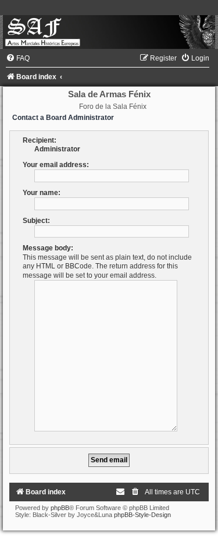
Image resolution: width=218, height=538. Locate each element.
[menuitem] (18, 58)
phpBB (60, 507)
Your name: (41, 193)
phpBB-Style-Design (142, 514)
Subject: (36, 221)
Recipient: (39, 140)
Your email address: (56, 165)
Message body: (48, 248)
